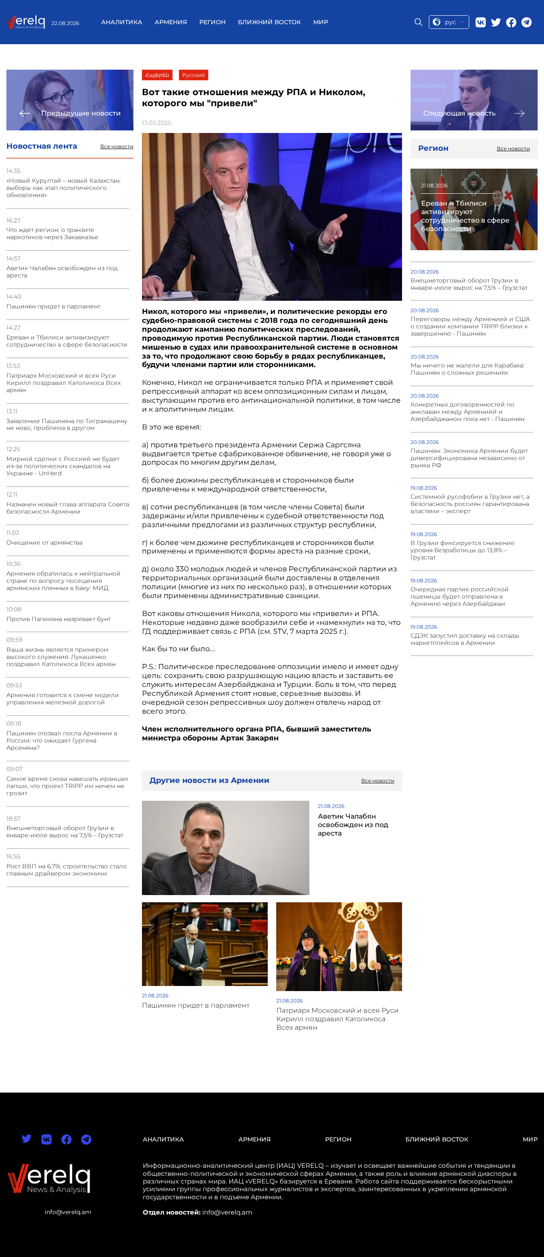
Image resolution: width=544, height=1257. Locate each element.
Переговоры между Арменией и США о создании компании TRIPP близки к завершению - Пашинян (470, 326)
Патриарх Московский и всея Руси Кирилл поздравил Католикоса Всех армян (63, 383)
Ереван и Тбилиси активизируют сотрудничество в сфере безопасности (67, 341)
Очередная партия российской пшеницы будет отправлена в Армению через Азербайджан (460, 596)
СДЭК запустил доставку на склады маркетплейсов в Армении (465, 639)
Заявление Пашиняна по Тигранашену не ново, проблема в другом (67, 425)
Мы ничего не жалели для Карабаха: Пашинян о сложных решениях (467, 369)
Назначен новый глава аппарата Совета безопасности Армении (67, 508)
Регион (212, 22)
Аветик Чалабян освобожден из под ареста (62, 272)
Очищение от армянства (44, 542)
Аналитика (121, 22)
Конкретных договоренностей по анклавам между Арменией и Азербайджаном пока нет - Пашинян (467, 412)
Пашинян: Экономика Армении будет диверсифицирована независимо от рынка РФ (469, 458)
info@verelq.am (68, 1212)
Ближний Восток (269, 22)
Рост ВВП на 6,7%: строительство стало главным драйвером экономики (66, 870)
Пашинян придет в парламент (53, 306)
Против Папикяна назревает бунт (58, 619)
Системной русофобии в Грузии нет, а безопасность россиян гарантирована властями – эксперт (470, 504)
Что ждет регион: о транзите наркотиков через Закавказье (52, 233)
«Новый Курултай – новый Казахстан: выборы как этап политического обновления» (63, 188)
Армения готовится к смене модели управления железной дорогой (62, 699)
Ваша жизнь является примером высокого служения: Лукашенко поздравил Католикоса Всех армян (61, 657)
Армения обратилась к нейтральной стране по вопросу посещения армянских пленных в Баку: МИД (63, 581)
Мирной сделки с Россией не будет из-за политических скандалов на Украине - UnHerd (62, 466)
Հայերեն (157, 75)
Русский (193, 75)
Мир (320, 22)
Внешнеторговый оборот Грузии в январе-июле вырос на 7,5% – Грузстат (64, 832)
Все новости (116, 147)
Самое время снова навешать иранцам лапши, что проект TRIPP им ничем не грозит (67, 786)
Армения (171, 22)
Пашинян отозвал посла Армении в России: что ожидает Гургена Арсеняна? (61, 740)
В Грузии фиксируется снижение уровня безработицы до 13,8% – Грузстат (463, 550)
